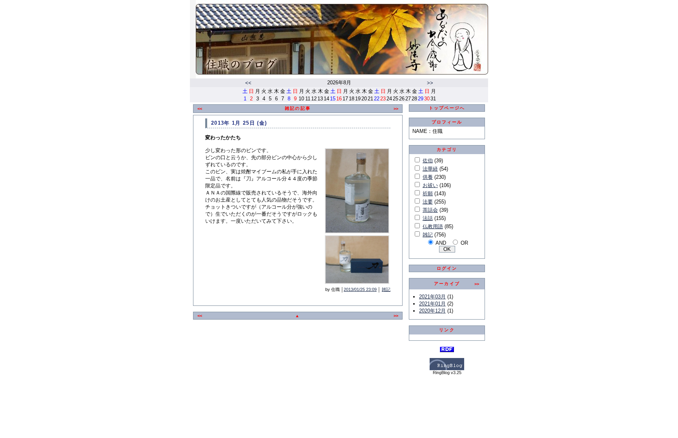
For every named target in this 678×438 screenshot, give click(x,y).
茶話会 (430, 210)
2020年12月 (432, 311)
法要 (428, 202)
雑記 (386, 289)
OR (464, 243)
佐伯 (428, 161)
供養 (428, 177)
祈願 (428, 193)
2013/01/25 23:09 (360, 289)
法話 (428, 218)
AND (441, 243)
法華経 (430, 169)
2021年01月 (432, 304)
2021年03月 (432, 297)
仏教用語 (433, 226)
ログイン (447, 268)
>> (430, 83)
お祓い (430, 185)
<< (248, 83)
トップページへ (447, 107)
